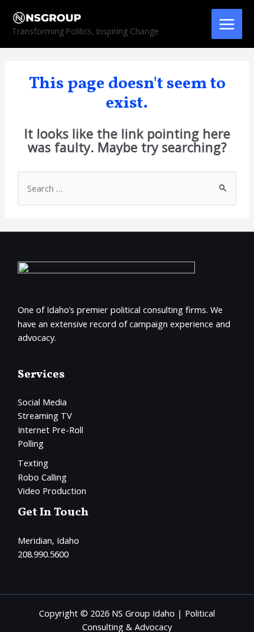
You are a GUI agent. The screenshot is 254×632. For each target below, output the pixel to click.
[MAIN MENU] (226, 24)
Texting (33, 463)
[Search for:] (127, 188)
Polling (31, 443)
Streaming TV (45, 415)
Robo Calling (42, 477)
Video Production (52, 490)
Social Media (42, 402)
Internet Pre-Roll (50, 430)
